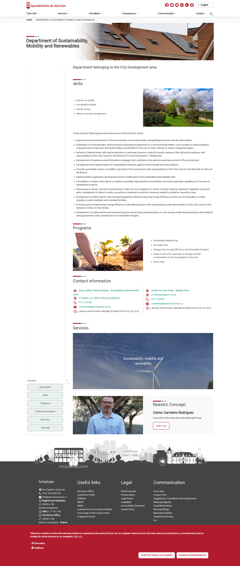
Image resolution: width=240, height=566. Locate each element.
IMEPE (80, 502)
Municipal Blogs (161, 509)
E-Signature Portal (86, 516)
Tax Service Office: (51, 515)
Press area (159, 491)
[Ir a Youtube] (177, 5)
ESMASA (81, 498)
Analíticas (39, 548)
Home (29, 20)
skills (45, 395)
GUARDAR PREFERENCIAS (192, 555)
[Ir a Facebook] (167, 5)
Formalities (94, 13)
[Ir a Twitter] (172, 5)
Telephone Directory (164, 516)
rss (155, 520)
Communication (166, 13)
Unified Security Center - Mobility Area (170, 290)
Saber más (161, 425)
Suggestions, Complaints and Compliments (175, 498)
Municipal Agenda (162, 502)
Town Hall (31, 13)
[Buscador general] (211, 14)
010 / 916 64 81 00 (51, 493)
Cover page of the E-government (93, 513)
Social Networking (163, 505)
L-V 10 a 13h (51, 511)
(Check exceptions (48, 508)
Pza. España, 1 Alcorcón (53, 489)
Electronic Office (85, 491)
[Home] (28, 5)
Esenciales (39, 543)
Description (45, 387)
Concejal (45, 427)
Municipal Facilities (163, 513)
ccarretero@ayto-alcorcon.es (93, 306)
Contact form (160, 495)
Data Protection (128, 491)
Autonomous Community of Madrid (94, 509)
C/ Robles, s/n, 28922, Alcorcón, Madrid (98, 298)
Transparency (129, 13)
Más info (78, 536)
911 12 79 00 (85, 302)
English (204, 5)
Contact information (45, 411)
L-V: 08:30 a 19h (46, 504)
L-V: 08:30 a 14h (46, 518)
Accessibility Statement (133, 505)
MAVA (80, 505)
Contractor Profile (86, 495)
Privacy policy (128, 495)
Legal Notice (127, 498)
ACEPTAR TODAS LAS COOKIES (157, 555)
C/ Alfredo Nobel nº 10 (162, 294)
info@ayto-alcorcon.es (53, 497)
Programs (45, 403)
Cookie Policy (127, 509)
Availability (126, 502)
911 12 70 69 (157, 299)
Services (62, 13)
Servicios (45, 419)
